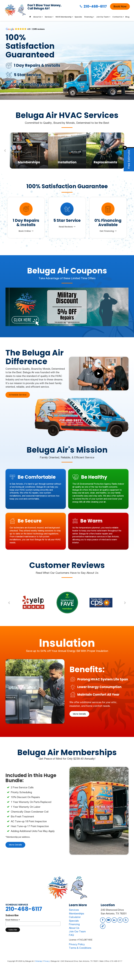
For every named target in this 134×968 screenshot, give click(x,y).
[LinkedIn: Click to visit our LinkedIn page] (114, 920)
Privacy (46, 961)
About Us (74, 927)
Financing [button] (88, 17)
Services (74, 909)
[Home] (30, 17)
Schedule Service (17, 394)
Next (125, 602)
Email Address (12, 920)
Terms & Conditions (80, 947)
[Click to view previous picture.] (14, 307)
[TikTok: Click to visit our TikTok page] (102, 926)
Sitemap (38, 961)
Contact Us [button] (117, 17)
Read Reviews (66, 226)
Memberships (76, 913)
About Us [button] (37, 17)
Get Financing (107, 231)
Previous (5, 150)
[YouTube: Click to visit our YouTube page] (108, 920)
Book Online (25, 231)
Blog (127, 17)
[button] (63, 323)
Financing (74, 924)
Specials (78, 17)
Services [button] (48, 17)
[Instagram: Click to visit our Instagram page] (120, 920)
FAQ (71, 935)
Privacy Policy (77, 944)
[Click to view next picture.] (119, 307)
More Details (79, 713)
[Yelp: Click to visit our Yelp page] (125, 920)
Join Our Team (77, 931)
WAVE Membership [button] (63, 17)
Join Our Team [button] (102, 17)
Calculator (75, 917)
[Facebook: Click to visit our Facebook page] (102, 920)
